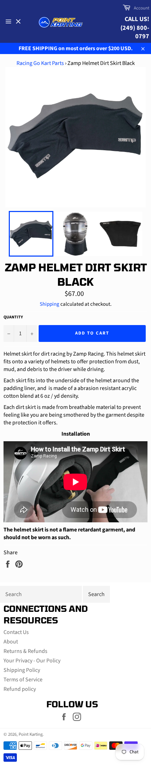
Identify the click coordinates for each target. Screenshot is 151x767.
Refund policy (20, 689)
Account (141, 8)
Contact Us (16, 632)
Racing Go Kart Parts (40, 63)
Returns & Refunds (25, 651)
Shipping (49, 304)
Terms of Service (23, 679)
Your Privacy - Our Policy (32, 660)
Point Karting (30, 734)
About (11, 642)
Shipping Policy (22, 670)
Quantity (13, 317)
